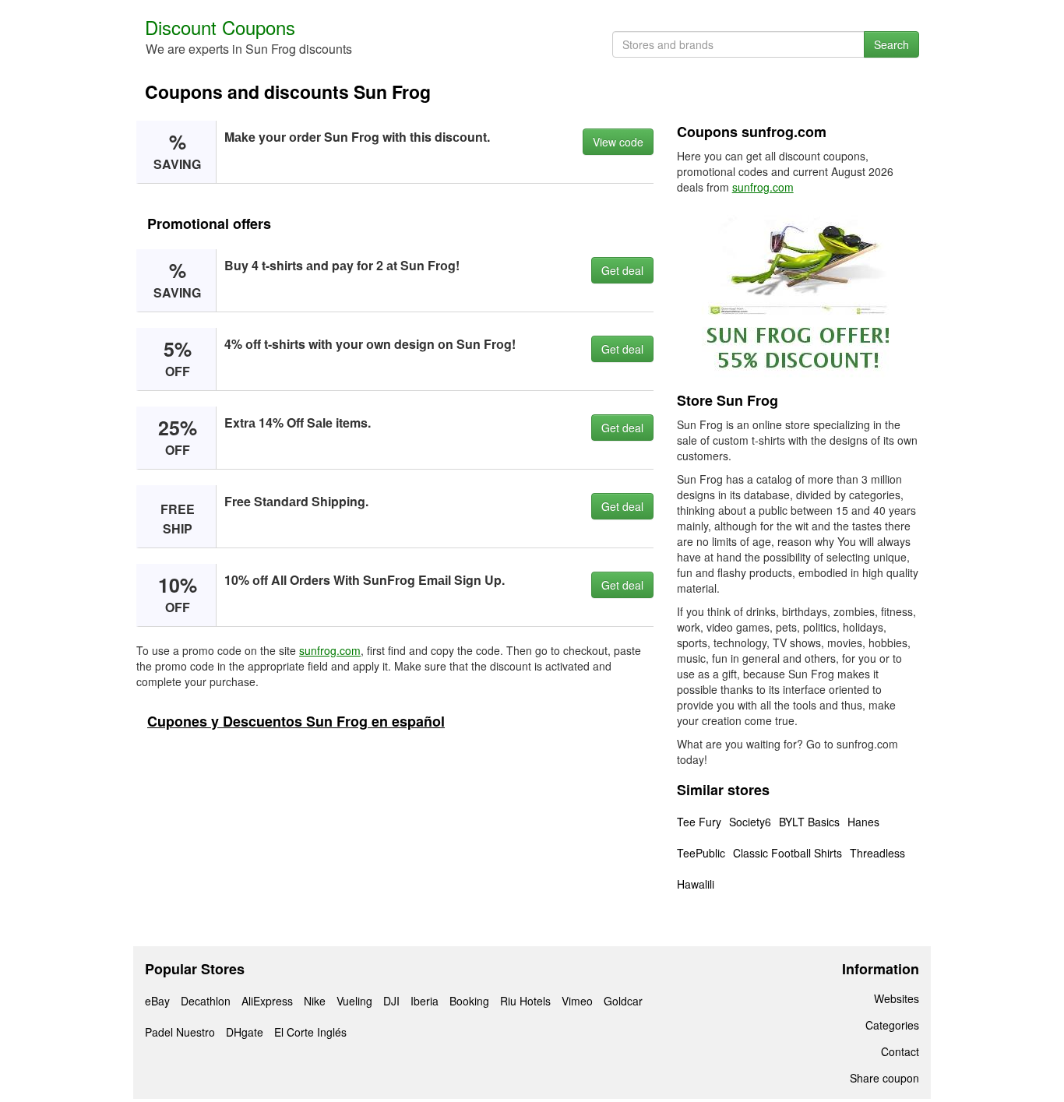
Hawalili (695, 884)
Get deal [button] (622, 270)
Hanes (863, 821)
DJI (391, 1001)
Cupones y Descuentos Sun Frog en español (296, 721)
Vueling (354, 1001)
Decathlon (206, 1001)
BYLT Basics (809, 821)
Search (891, 44)
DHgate (244, 1032)
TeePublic (701, 853)
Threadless (877, 853)
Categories (892, 1025)
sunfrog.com (330, 650)
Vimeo (577, 1001)
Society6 (750, 821)
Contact (900, 1051)
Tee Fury (699, 821)
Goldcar (623, 1001)
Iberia (424, 1001)
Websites (896, 998)
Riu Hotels (525, 1001)
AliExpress (267, 1001)
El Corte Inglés (310, 1032)
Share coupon (884, 1078)
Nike (315, 1001)
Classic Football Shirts (787, 853)
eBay (157, 1001)
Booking (469, 1001)
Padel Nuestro (180, 1032)
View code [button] (618, 142)
